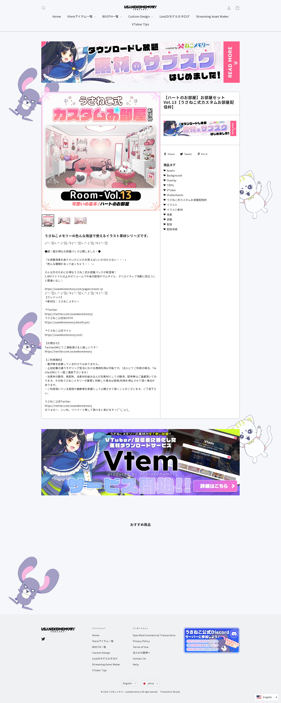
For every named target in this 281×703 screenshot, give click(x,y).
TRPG (170, 185)
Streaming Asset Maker (212, 16)
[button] (266, 697)
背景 (169, 214)
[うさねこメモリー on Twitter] (43, 639)
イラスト (172, 204)
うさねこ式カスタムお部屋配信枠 (187, 199)
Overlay (171, 180)
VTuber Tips (140, 24)
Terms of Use (141, 647)
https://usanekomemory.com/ (64, 335)
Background (174, 175)
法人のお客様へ (141, 652)
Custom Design (139, 16)
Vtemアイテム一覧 (80, 16)
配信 (169, 224)
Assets (171, 170)
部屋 (169, 219)
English (127, 683)
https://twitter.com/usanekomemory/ (69, 314)
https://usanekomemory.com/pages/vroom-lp (74, 289)
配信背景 (172, 229)
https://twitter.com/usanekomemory (68, 351)
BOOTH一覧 (110, 16)
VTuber (171, 190)
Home (56, 16)
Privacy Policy (141, 641)
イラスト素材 (175, 209)
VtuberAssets (175, 195)
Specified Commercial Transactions (154, 635)
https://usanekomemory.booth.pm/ (67, 322)
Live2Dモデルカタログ (175, 16)
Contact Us (139, 658)
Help (136, 664)
